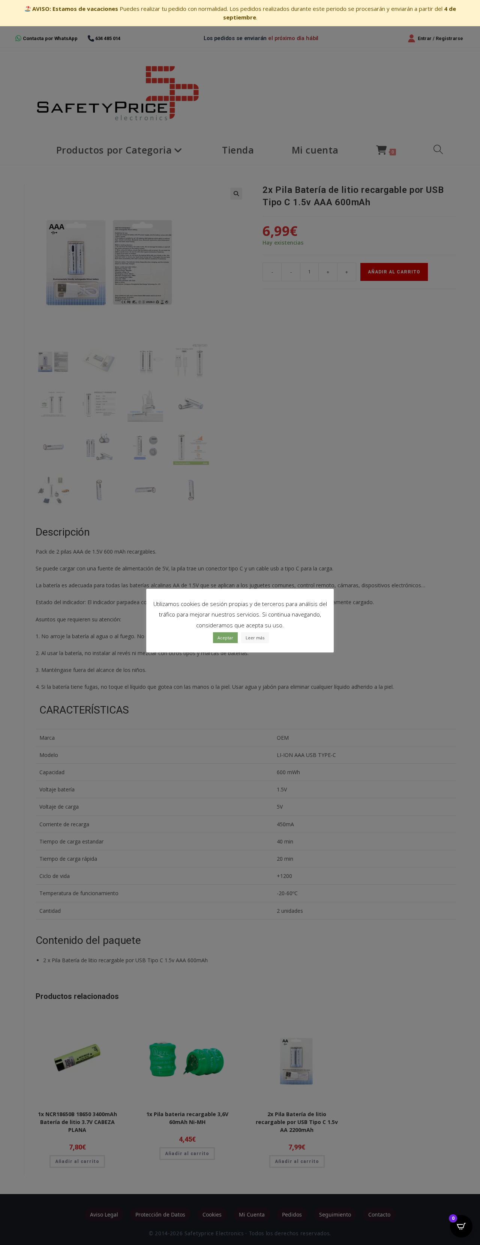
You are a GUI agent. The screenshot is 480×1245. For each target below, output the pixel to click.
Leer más (255, 637)
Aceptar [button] (225, 637)
